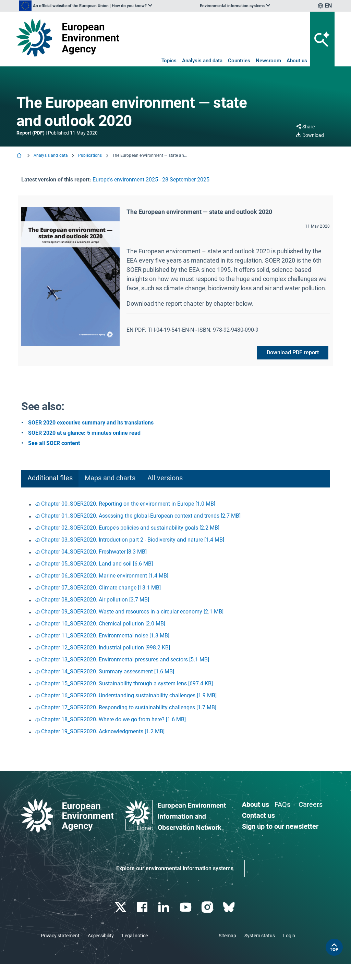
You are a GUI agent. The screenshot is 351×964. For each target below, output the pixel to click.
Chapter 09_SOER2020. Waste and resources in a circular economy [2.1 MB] (132, 611)
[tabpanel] (175, 618)
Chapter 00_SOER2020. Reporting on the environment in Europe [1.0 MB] (128, 503)
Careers (311, 804)
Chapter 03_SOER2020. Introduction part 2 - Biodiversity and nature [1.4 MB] (132, 539)
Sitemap (227, 935)
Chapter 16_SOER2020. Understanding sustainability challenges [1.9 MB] (129, 695)
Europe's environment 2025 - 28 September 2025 (151, 179)
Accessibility (101, 935)
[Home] (19, 156)
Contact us (258, 815)
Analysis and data (202, 61)
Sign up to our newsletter (280, 826)
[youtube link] (186, 907)
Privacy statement (60, 935)
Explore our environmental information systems (174, 868)
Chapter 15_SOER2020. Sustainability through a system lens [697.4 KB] (127, 683)
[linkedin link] (164, 907)
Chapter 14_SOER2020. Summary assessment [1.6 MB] (107, 671)
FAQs (282, 804)
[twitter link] (121, 907)
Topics (169, 61)
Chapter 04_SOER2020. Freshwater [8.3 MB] (94, 551)
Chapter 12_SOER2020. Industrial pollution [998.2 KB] (105, 647)
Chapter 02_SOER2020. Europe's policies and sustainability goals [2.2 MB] (130, 527)
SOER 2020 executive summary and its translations (91, 422)
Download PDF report (293, 352)
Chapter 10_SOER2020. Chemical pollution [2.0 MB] (103, 623)
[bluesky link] (229, 907)
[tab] (49, 478)
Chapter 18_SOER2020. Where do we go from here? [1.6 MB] (113, 719)
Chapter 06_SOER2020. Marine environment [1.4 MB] (104, 575)
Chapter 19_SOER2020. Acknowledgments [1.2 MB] (103, 731)
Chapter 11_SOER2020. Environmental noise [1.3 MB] (105, 635)
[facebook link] (143, 907)
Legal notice (135, 935)
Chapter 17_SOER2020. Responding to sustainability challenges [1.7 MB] (128, 707)
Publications (90, 155)
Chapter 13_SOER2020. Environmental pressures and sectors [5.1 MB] (125, 659)
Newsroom (268, 61)
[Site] (67, 37)
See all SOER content (54, 443)
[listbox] (85, 6)
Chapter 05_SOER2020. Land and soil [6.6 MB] (97, 563)
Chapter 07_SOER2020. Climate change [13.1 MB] (101, 587)
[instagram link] (208, 907)
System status (259, 935)
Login (289, 935)
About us (297, 61)
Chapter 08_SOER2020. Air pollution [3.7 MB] (95, 599)
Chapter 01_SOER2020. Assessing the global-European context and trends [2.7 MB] (141, 515)
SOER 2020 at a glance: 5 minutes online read (84, 433)
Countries (239, 61)
